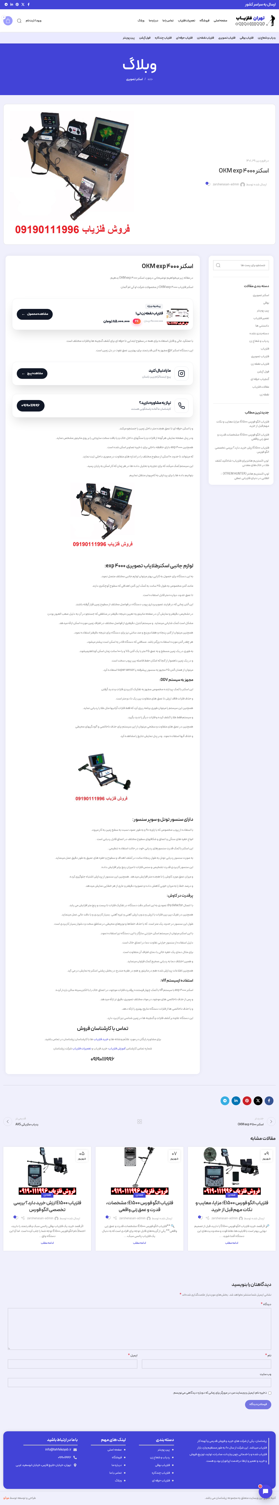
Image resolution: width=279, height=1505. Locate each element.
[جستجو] (19, 20)
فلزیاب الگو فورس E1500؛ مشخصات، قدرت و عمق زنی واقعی (243, 437)
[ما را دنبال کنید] (102, 373)
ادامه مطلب (231, 1243)
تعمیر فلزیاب (261, 318)
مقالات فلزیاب (260, 387)
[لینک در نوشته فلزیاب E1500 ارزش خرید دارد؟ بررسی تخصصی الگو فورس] (47, 1171)
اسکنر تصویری (134, 79)
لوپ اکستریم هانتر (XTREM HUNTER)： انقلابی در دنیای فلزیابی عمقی (244, 476)
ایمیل (132, 1355)
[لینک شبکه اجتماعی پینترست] (17, 5)
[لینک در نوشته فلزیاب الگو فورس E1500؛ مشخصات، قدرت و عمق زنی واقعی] (139, 1171)
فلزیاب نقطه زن (260, 364)
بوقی (266, 303)
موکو (6, 1498)
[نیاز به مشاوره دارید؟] (102, 405)
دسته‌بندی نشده (259, 333)
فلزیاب (265, 349)
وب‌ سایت (265, 1374)
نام (268, 1355)
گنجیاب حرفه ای (260, 379)
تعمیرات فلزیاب (81, 1048)
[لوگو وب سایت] (254, 20)
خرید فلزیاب (101, 1039)
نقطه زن (264, 395)
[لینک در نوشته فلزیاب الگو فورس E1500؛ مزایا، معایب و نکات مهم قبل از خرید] (232, 1171)
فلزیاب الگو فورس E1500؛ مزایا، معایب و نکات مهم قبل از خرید (242, 423)
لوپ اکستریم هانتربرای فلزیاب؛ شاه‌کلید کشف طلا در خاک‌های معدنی (242, 463)
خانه (150, 79)
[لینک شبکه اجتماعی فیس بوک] (28, 5)
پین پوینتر (263, 310)
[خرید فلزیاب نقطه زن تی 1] (102, 314)
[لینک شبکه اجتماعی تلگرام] (6, 5)
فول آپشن (263, 372)
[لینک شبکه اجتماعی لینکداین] (11, 5)
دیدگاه (266, 1304)
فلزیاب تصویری (260, 356)
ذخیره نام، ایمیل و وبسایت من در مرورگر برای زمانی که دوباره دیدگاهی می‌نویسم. (220, 1392)
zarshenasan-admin (226, 184)
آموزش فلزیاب (117, 1048)
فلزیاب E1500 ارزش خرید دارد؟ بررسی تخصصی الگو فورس (242, 450)
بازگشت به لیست (139, 1121)
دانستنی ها (262, 326)
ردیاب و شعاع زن (259, 341)
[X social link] (23, 5)
